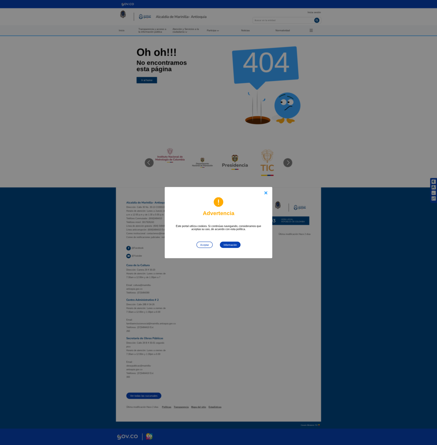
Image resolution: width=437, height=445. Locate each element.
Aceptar (204, 244)
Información (230, 244)
